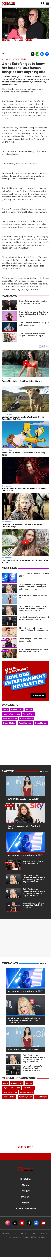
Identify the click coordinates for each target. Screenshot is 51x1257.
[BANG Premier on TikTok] (29, 1223)
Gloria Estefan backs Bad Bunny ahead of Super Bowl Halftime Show (33, 314)
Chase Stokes (9, 723)
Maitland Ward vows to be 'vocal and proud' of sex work (33, 650)
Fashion (25, 1191)
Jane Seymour (25, 723)
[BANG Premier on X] (14, 1223)
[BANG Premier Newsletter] (43, 1223)
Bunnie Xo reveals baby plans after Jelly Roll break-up (33, 905)
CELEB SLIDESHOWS (25, 1209)
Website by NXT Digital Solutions (34, 1237)
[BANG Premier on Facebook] (36, 1223)
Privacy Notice (44, 1233)
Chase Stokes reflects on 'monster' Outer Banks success (33, 629)
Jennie (29, 709)
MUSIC (25, 1185)
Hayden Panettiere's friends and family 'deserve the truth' (34, 618)
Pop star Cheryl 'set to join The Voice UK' (33, 862)
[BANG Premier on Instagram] (7, 1223)
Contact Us (33, 1233)
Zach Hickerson (10, 718)
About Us (24, 1233)
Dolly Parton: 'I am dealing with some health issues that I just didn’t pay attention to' (32, 586)
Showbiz (25, 1179)
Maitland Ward (26, 718)
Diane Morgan (41, 723)
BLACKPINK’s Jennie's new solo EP (33, 596)
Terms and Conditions (13, 1237)
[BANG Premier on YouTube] (21, 1223)
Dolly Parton (17, 709)
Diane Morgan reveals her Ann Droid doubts (32, 640)
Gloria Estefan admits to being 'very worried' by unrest (33, 302)
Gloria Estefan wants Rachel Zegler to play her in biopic (32, 334)
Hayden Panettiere (11, 714)
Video (25, 1203)
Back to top (24, 1147)
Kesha (5, 709)
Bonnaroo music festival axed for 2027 (34, 575)
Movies (25, 1197)
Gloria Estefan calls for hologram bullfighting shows (34, 324)
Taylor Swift (28, 714)
